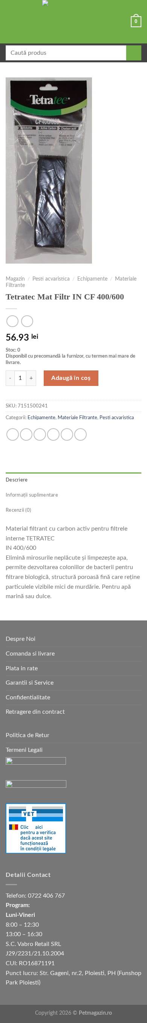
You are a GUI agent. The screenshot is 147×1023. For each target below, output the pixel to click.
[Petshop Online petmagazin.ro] (73, 21)
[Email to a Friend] (53, 434)
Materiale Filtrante (77, 417)
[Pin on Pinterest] (67, 434)
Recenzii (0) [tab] (18, 510)
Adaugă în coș (70, 378)
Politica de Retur (27, 735)
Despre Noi (20, 639)
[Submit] (133, 52)
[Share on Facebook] (26, 434)
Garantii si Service (30, 683)
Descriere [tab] (17, 480)
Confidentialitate (28, 697)
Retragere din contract (35, 712)
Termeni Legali (24, 750)
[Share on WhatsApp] (12, 434)
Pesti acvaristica (51, 279)
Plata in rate (22, 668)
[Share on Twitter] (40, 434)
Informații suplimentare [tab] (32, 495)
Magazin (15, 279)
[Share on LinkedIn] (80, 434)
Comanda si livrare (30, 654)
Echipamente (92, 279)
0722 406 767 (46, 896)
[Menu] (10, 21)
